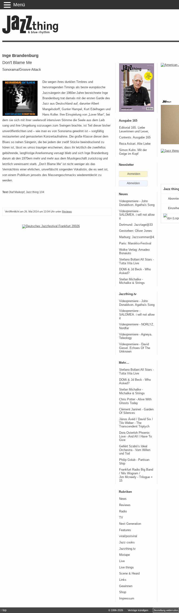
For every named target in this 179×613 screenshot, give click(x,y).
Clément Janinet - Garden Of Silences (136, 411)
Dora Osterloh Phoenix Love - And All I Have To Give (135, 436)
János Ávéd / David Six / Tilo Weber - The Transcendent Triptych (136, 423)
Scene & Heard (129, 573)
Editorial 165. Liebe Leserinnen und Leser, (134, 129)
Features (125, 530)
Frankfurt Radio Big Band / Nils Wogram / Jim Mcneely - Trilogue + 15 (136, 475)
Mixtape (124, 555)
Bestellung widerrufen (166, 610)
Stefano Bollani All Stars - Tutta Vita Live (136, 261)
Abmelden (133, 183)
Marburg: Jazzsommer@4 (136, 237)
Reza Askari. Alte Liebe (135, 143)
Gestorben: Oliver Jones (135, 231)
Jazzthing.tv (127, 548)
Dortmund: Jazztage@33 (136, 224)
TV (121, 517)
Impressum (126, 598)
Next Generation (130, 523)
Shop (122, 592)
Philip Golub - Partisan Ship (134, 461)
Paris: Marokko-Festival (135, 243)
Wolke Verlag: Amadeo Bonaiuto (134, 251)
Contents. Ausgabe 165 (135, 137)
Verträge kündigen (138, 610)
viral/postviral (128, 536)
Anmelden (133, 174)
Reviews (67, 211)
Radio (123, 511)
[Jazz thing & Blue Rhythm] (31, 33)
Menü (19, 4)
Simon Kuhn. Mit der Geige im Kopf (133, 151)
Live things (126, 567)
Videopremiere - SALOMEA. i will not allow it (137, 215)
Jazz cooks (127, 542)
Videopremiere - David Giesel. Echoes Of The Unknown (134, 348)
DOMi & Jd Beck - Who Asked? (135, 271)
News (123, 498)
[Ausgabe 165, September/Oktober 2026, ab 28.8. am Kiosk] (136, 87)
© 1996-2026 (115, 610)
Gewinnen (125, 586)
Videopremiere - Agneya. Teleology (135, 336)
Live (122, 561)
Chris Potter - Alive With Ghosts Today (135, 401)
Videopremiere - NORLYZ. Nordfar (136, 326)
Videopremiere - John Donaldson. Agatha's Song (137, 203)
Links (122, 579)
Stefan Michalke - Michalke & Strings (132, 281)
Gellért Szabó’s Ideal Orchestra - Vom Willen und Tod (134, 450)
